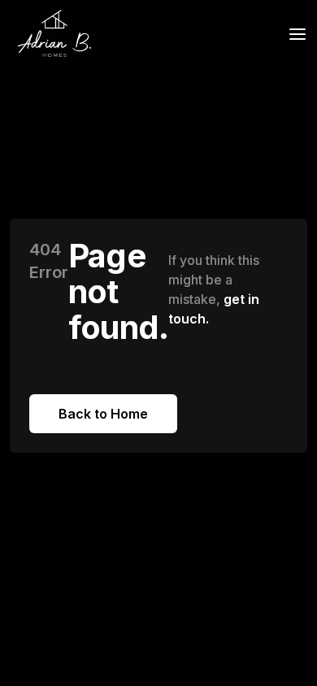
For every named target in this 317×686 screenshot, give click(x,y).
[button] (292, 33)
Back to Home (103, 414)
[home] (50, 33)
